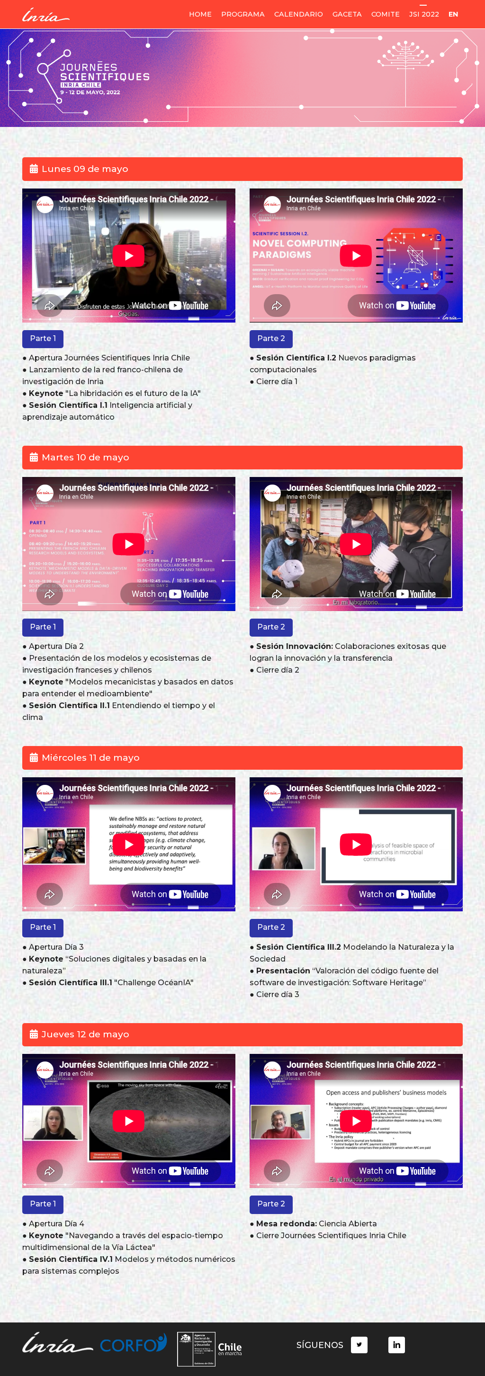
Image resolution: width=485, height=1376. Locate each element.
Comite (385, 14)
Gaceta (347, 14)
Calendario (298, 14)
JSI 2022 (424, 14)
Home (200, 14)
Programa (243, 14)
